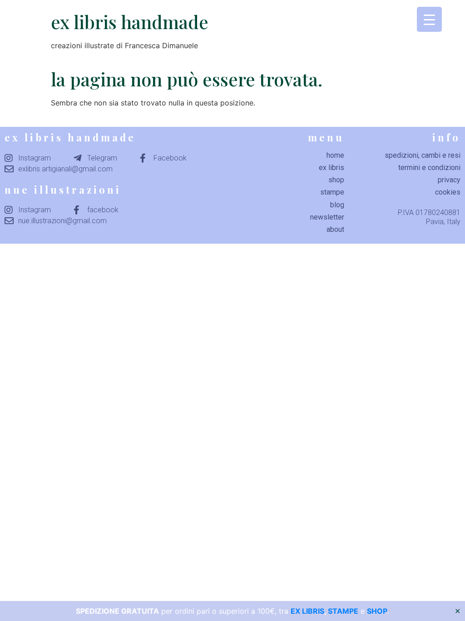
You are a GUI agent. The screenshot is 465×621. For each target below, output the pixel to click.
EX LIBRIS (307, 611)
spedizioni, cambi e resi (422, 155)
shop (336, 179)
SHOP (377, 611)
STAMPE (343, 611)
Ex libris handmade (129, 22)
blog (337, 204)
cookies (447, 192)
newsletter (327, 217)
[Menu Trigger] (429, 19)
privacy (449, 179)
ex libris (331, 167)
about (335, 229)
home (335, 155)
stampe (332, 192)
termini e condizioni (429, 167)
